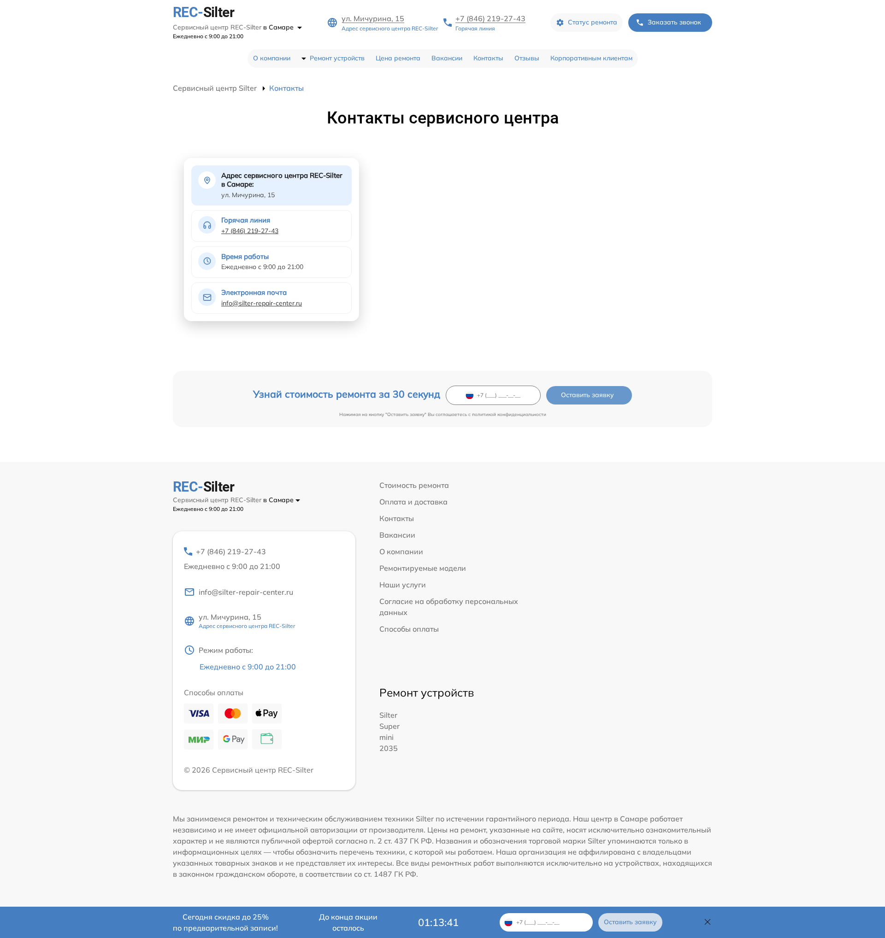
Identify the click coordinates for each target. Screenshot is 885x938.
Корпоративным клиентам (591, 58)
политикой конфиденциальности (509, 414)
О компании (271, 58)
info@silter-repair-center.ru (261, 303)
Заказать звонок (674, 22)
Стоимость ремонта (414, 485)
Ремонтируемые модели (422, 568)
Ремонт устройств (337, 58)
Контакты (488, 58)
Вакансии (446, 58)
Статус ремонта (592, 22)
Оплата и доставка (413, 501)
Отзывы (526, 58)
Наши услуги (402, 584)
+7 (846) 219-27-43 (490, 18)
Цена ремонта (398, 58)
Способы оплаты (409, 628)
